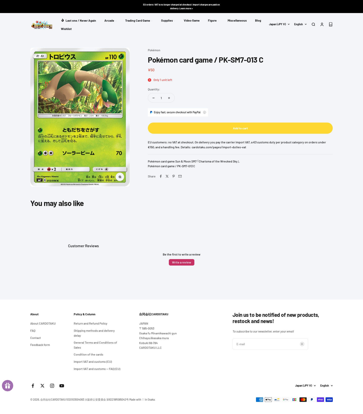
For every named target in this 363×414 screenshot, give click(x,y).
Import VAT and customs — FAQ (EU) (97, 369)
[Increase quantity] (169, 98)
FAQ (32, 330)
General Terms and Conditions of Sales (95, 345)
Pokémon (154, 50)
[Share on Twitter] (167, 176)
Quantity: (154, 89)
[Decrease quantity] (153, 98)
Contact (35, 337)
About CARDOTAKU (43, 323)
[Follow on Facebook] (32, 385)
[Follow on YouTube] (61, 385)
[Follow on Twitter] (42, 385)
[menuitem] (78, 20)
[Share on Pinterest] (173, 176)
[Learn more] (204, 112)
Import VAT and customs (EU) (93, 361)
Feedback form (40, 344)
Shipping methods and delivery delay (94, 333)
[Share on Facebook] (160, 176)
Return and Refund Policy (90, 323)
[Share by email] (180, 176)
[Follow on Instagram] (52, 385)
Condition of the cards (88, 354)
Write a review (181, 262)
